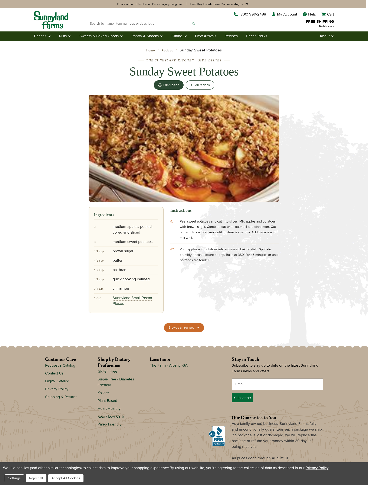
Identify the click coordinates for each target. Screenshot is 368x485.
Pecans (40, 36)
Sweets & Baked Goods (99, 36)
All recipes (202, 85)
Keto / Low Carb (111, 416)
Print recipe (171, 85)
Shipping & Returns (61, 397)
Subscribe (242, 398)
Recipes (231, 36)
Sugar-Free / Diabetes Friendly (116, 382)
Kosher (103, 393)
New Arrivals (205, 36)
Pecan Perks (256, 36)
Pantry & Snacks (145, 36)
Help (312, 14)
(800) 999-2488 (253, 14)
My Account (287, 14)
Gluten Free (107, 371)
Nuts (63, 36)
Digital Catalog (57, 381)
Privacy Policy (56, 389)
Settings (14, 478)
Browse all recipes (181, 327)
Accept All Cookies (66, 478)
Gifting (176, 36)
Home (150, 50)
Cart (330, 14)
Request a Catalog (60, 365)
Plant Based (107, 400)
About (325, 36)
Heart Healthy (109, 408)
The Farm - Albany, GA (169, 365)
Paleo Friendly (109, 424)
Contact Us (54, 373)
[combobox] (139, 23)
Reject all (36, 478)
